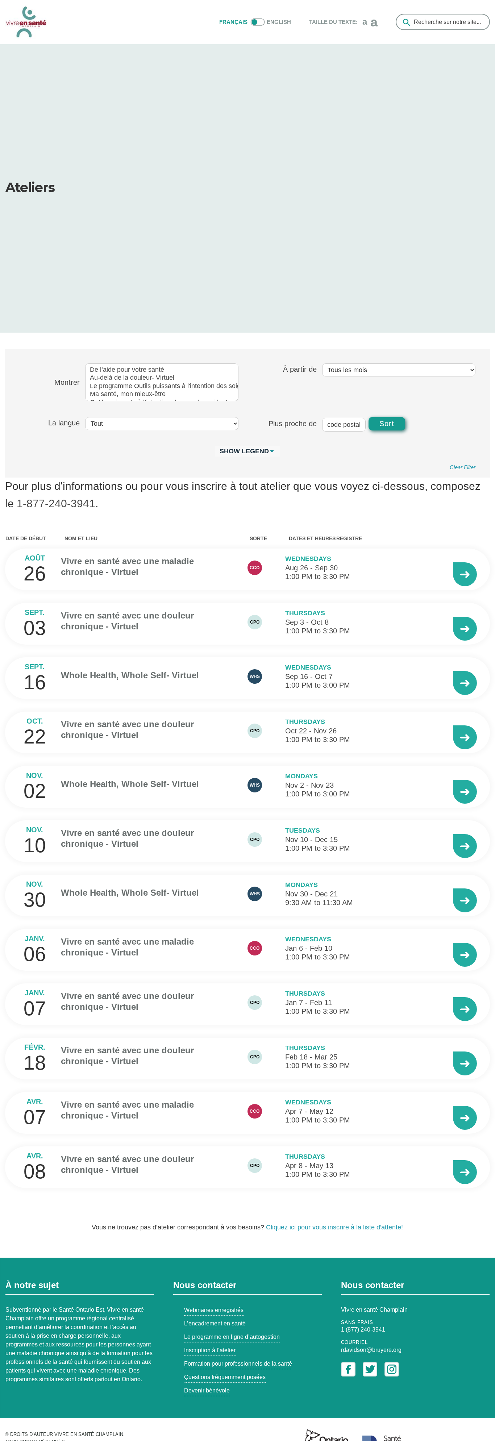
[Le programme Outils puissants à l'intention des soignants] (161, 386)
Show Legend (244, 451)
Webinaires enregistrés (214, 1310)
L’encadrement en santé (215, 1323)
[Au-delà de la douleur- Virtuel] (161, 378)
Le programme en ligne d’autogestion (232, 1337)
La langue (64, 423)
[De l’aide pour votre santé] (161, 370)
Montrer (67, 382)
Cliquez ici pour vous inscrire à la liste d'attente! (334, 1227)
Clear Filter (462, 467)
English (279, 22)
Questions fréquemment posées (225, 1377)
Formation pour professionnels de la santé (238, 1364)
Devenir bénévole (207, 1390)
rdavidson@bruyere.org (371, 1350)
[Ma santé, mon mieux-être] (161, 394)
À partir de (300, 369)
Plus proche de (293, 424)
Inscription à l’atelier (210, 1350)
